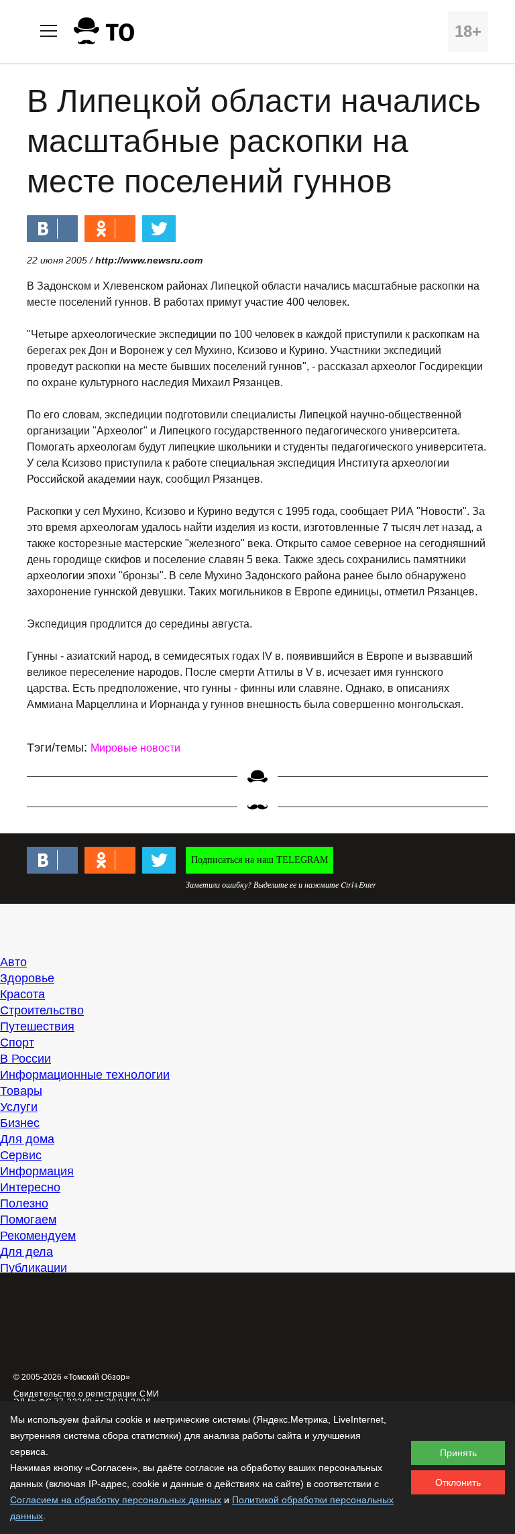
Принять (458, 1453)
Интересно (30, 1187)
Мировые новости (135, 748)
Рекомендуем (38, 1235)
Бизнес (20, 1123)
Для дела (26, 1251)
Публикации (33, 1268)
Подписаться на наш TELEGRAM (259, 860)
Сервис (21, 1155)
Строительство (42, 1010)
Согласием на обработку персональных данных (115, 1499)
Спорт (17, 1042)
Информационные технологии (85, 1074)
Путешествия (37, 1026)
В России (25, 1058)
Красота (22, 994)
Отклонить (458, 1482)
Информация (37, 1171)
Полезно (24, 1203)
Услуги (19, 1107)
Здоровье (27, 978)
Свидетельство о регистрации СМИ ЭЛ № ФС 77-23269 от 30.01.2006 (86, 1398)
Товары (21, 1091)
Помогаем (28, 1219)
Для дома (27, 1139)
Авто (13, 962)
